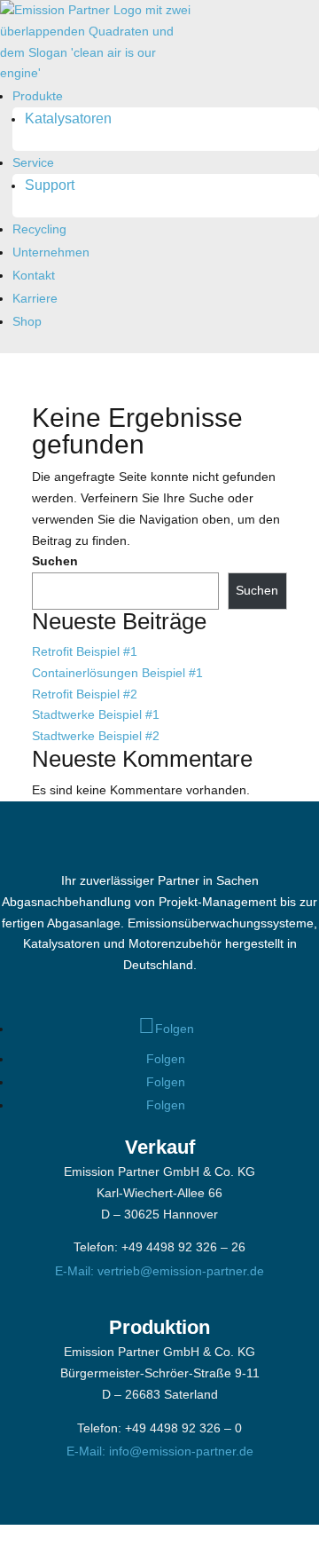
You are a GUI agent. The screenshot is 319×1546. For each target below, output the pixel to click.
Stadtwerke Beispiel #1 (96, 714)
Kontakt (33, 275)
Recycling (39, 229)
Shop (27, 321)
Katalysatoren (68, 118)
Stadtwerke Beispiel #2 (96, 736)
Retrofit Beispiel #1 (84, 651)
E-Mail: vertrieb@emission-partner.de (159, 1271)
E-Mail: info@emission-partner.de (159, 1451)
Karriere (35, 298)
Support (49, 185)
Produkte (37, 96)
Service (33, 162)
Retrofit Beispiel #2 (84, 694)
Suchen (55, 561)
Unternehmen (50, 252)
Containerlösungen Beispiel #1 (117, 673)
